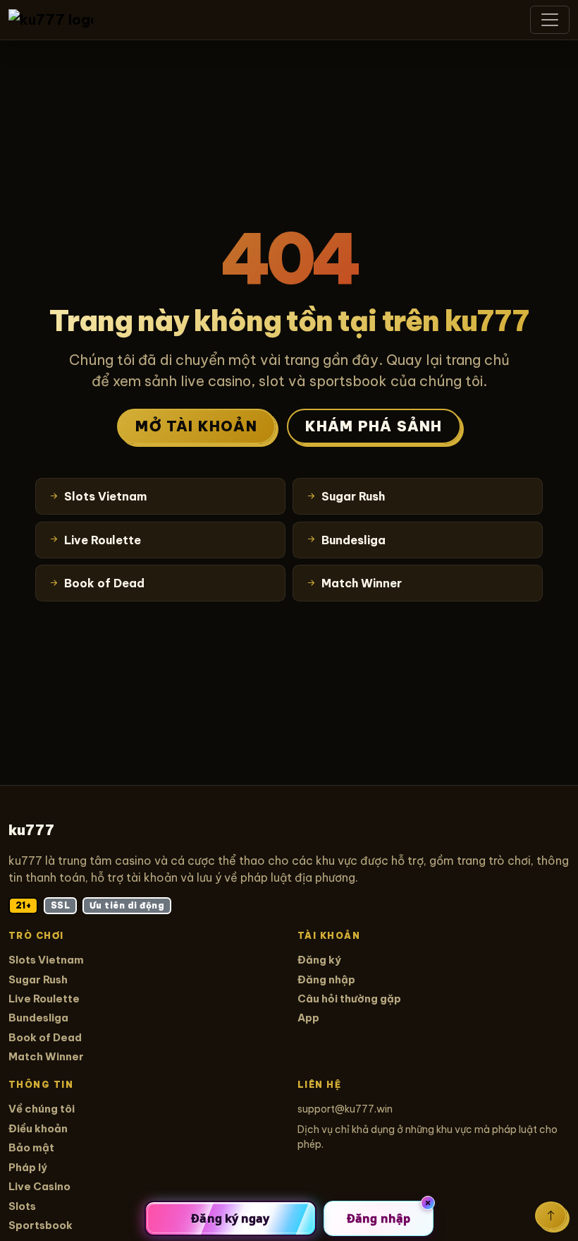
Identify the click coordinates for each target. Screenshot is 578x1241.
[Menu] (550, 20)
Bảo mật (31, 1147)
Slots (22, 1206)
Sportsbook (40, 1225)
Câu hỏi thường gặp (349, 998)
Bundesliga (38, 1017)
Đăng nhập (326, 979)
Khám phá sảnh (374, 426)
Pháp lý (27, 1167)
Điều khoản (38, 1128)
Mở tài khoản (196, 426)
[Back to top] (551, 1215)
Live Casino (39, 1186)
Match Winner (46, 1056)
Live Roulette (44, 998)
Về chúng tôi (41, 1108)
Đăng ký (319, 959)
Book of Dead (45, 1037)
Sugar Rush (38, 979)
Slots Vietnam (46, 959)
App (308, 1017)
